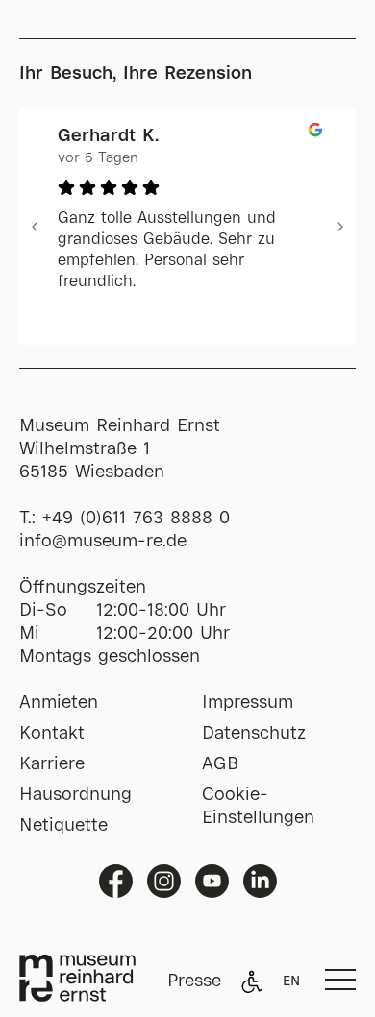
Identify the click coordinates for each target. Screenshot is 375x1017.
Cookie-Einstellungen (258, 806)
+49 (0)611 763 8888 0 (136, 518)
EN (291, 981)
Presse (194, 981)
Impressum (247, 703)
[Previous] (34, 226)
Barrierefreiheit (252, 981)
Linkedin (260, 881)
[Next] (340, 226)
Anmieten (58, 703)
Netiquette (63, 826)
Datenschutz (254, 733)
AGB (220, 764)
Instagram (164, 881)
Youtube (212, 881)
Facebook (116, 881)
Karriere (52, 764)
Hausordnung (75, 795)
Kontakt (52, 733)
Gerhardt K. (108, 136)
